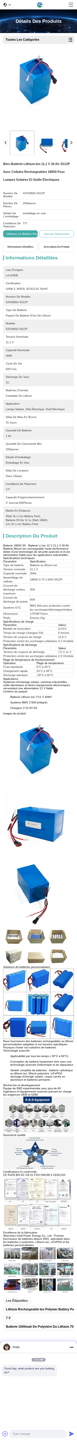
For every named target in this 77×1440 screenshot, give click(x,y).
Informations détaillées (21, 246)
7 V (8, 1318)
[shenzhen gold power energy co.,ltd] (40, 5)
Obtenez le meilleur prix (22, 233)
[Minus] (71, 1347)
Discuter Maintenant (56, 233)
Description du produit (56, 246)
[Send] (71, 1433)
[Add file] (5, 1433)
